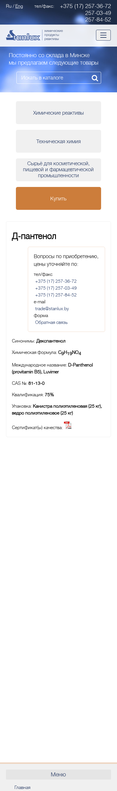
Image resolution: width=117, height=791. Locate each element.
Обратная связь (51, 322)
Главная (22, 787)
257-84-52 (98, 19)
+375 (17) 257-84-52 (56, 295)
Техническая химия (58, 141)
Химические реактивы (58, 113)
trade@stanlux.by (52, 308)
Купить (58, 199)
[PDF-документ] (68, 427)
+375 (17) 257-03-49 (56, 288)
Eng (19, 6)
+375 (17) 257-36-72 (85, 6)
